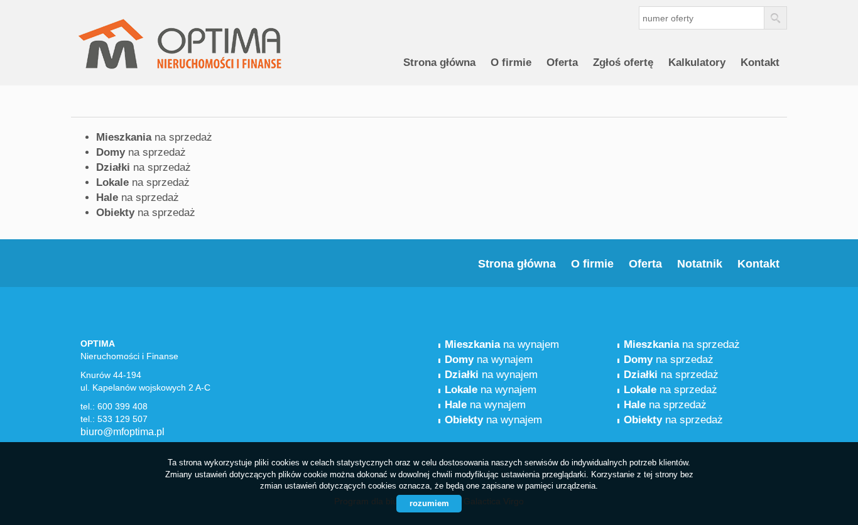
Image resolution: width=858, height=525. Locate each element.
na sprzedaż (154, 137)
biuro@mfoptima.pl (122, 431)
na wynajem (502, 344)
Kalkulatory (696, 62)
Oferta (562, 62)
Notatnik (699, 263)
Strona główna (439, 62)
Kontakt (760, 62)
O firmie (511, 62)
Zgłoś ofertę (623, 62)
